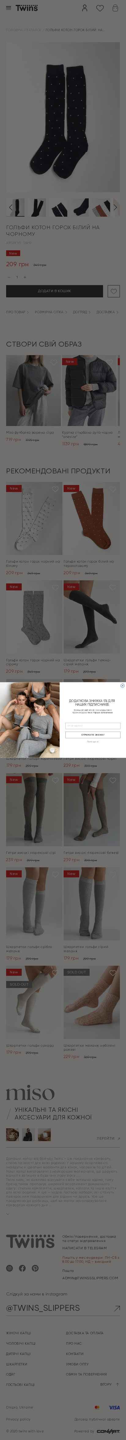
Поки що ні (93, 742)
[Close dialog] (122, 685)
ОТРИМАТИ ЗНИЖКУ (93, 735)
